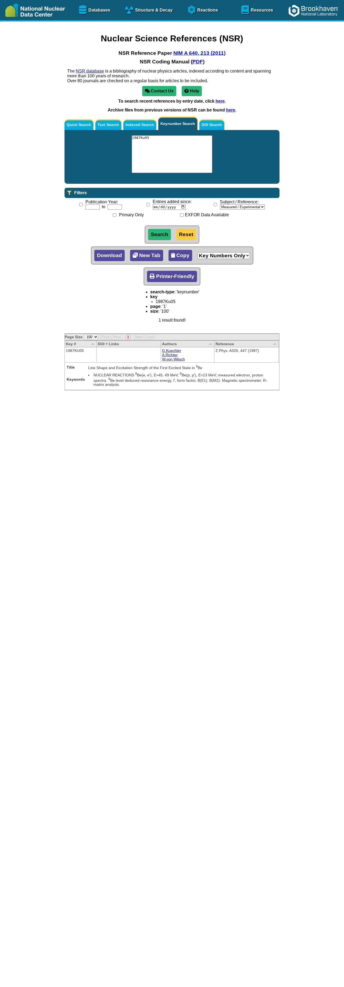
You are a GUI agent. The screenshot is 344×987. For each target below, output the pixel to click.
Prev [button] (117, 337)
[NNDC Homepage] (34, 21)
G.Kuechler (171, 350)
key (153, 296)
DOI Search (212, 125)
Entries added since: (172, 201)
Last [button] (150, 337)
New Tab (149, 255)
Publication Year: (101, 202)
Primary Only (131, 214)
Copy (182, 255)
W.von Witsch (173, 359)
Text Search (108, 125)
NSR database (90, 71)
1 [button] (128, 337)
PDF (197, 61)
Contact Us (162, 91)
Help (194, 91)
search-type (162, 292)
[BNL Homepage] (314, 21)
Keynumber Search (177, 123)
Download (109, 255)
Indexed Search (140, 125)
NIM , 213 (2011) (199, 53)
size (154, 311)
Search (159, 234)
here (220, 101)
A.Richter (170, 355)
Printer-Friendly (174, 276)
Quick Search (79, 125)
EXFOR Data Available (207, 214)
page (155, 306)
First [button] (105, 337)
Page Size (74, 337)
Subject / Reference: (239, 202)
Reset (186, 234)
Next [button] (138, 337)
